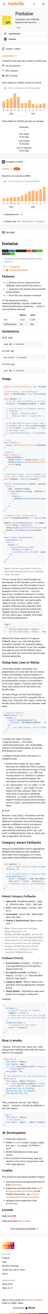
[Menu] (4, 4)
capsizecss (16, 1184)
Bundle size (24, 221)
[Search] (34, 4)
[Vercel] (30, 1308)
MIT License (25, 1221)
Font (18, 28)
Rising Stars (7, 1284)
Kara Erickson (26, 1191)
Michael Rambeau (33, 1300)
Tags (4, 1262)
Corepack (17, 1142)
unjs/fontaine (8, 56)
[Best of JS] (16, 4)
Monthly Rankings (10, 1266)
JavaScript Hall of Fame (13, 1269)
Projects (6, 1258)
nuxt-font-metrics (13, 571)
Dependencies (13, 214)
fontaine (6, 169)
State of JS (7, 1288)
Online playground (17, 270)
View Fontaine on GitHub (22, 1228)
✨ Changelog (13, 266)
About (5, 1273)
